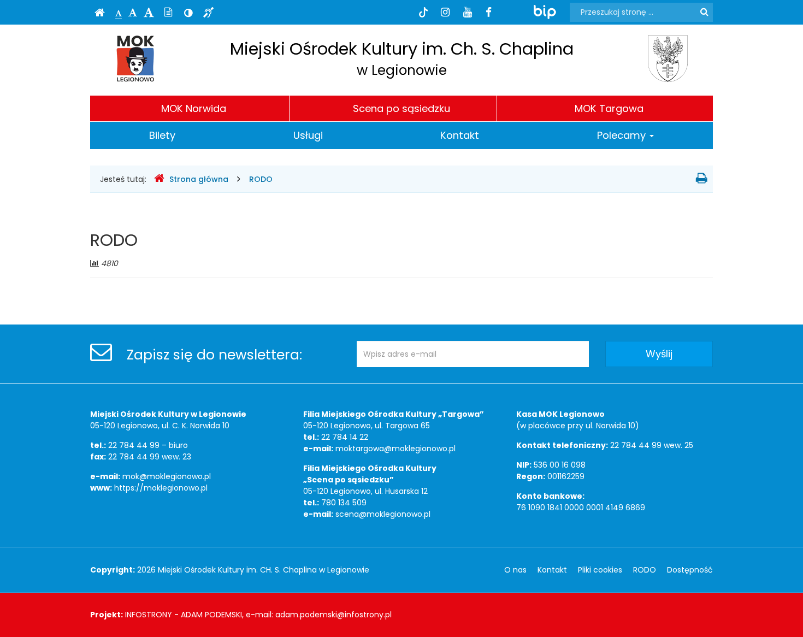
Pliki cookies (600, 569)
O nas (515, 569)
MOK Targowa (609, 108)
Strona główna (198, 179)
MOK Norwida (193, 108)
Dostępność (690, 569)
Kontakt (459, 135)
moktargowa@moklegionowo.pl (395, 448)
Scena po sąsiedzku (401, 108)
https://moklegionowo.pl (161, 487)
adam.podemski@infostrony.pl (333, 614)
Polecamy (622, 135)
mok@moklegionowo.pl (166, 476)
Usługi (308, 135)
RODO (261, 179)
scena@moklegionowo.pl (382, 514)
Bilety (162, 135)
